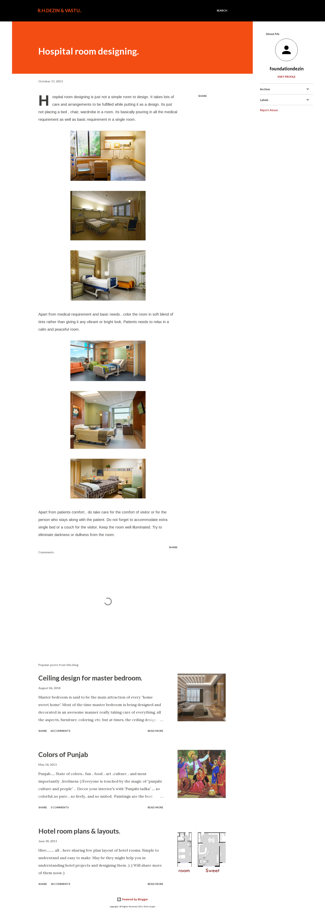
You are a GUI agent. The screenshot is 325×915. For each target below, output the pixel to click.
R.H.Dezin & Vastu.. (59, 10)
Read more (155, 730)
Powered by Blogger (134, 899)
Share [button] (202, 95)
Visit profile (286, 76)
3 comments (60, 807)
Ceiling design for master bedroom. (90, 678)
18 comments (60, 883)
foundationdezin (287, 68)
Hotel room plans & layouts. (79, 831)
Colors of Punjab (63, 754)
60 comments (60, 730)
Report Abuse (269, 110)
